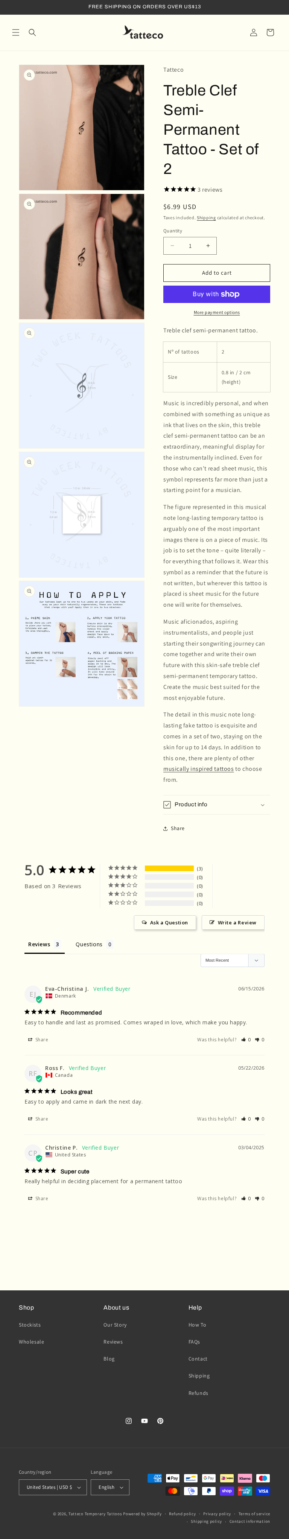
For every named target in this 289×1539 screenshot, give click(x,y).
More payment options (217, 312)
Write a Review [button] (237, 922)
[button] (16, 32)
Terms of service (254, 1513)
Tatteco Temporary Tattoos (95, 1513)
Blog (108, 1358)
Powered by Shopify (142, 1513)
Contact (198, 1358)
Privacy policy (217, 1513)
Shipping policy (206, 1521)
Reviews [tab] (39, 944)
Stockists (30, 1324)
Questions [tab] (89, 944)
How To (198, 1324)
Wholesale (31, 1341)
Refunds (198, 1393)
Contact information (250, 1521)
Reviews (113, 1341)
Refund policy (182, 1513)
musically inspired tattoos (198, 769)
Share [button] (178, 828)
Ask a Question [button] (169, 922)
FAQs (194, 1341)
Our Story (114, 1324)
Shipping (206, 217)
